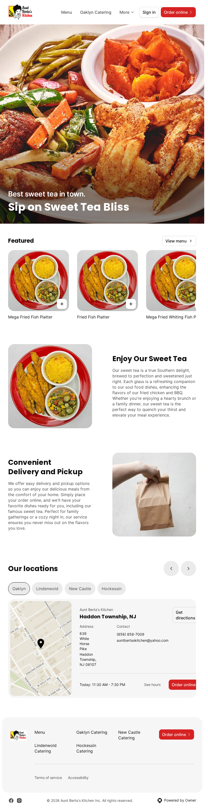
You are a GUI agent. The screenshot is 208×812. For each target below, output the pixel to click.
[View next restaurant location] (188, 568)
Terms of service (48, 777)
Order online (184, 684)
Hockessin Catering (86, 748)
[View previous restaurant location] (171, 568)
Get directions (185, 615)
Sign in (149, 12)
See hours (152, 684)
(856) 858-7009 (130, 634)
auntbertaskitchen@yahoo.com (142, 640)
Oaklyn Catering (95, 12)
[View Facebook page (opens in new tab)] (11, 801)
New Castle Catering (129, 735)
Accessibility (78, 777)
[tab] (19, 588)
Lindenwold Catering (45, 748)
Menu (66, 12)
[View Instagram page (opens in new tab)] (19, 801)
